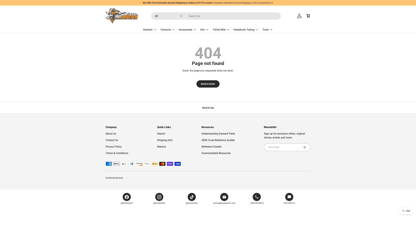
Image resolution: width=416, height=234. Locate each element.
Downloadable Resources (216, 153)
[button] (308, 16)
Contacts (166, 29)
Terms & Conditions (117, 153)
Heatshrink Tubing (244, 29)
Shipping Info (165, 140)
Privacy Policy (114, 146)
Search (161, 133)
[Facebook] (127, 197)
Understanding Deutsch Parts (218, 133)
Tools (265, 29)
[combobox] (216, 16)
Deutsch (148, 29)
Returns (161, 146)
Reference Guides (211, 146)
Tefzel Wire (219, 29)
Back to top (208, 107)
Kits (202, 29)
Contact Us (112, 140)
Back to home (208, 83)
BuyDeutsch (118, 177)
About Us (111, 133)
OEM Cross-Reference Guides (218, 140)
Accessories (185, 29)
